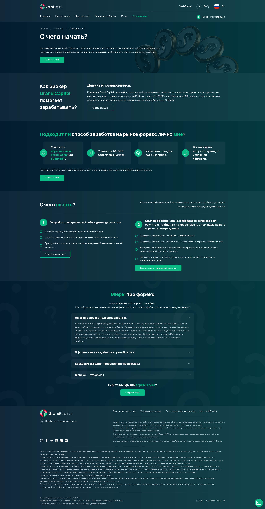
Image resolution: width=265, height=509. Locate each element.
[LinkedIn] (56, 441)
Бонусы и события (105, 16)
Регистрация (217, 17)
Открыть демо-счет (55, 254)
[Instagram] (41, 441)
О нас (124, 16)
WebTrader (185, 6)
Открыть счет (140, 16)
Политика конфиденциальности (180, 411)
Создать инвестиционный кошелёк (158, 268)
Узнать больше (100, 107)
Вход (205, 17)
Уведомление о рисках (150, 411)
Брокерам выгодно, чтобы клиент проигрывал (107, 363)
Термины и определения (124, 411)
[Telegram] (51, 441)
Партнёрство (82, 16)
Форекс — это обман (89, 375)
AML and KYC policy (208, 411)
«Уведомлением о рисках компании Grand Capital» (88, 475)
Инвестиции (62, 16)
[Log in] (198, 17)
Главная (44, 28)
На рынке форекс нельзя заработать (101, 317)
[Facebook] (46, 441)
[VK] (66, 441)
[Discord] (61, 441)
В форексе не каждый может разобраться (104, 352)
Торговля (45, 16)
